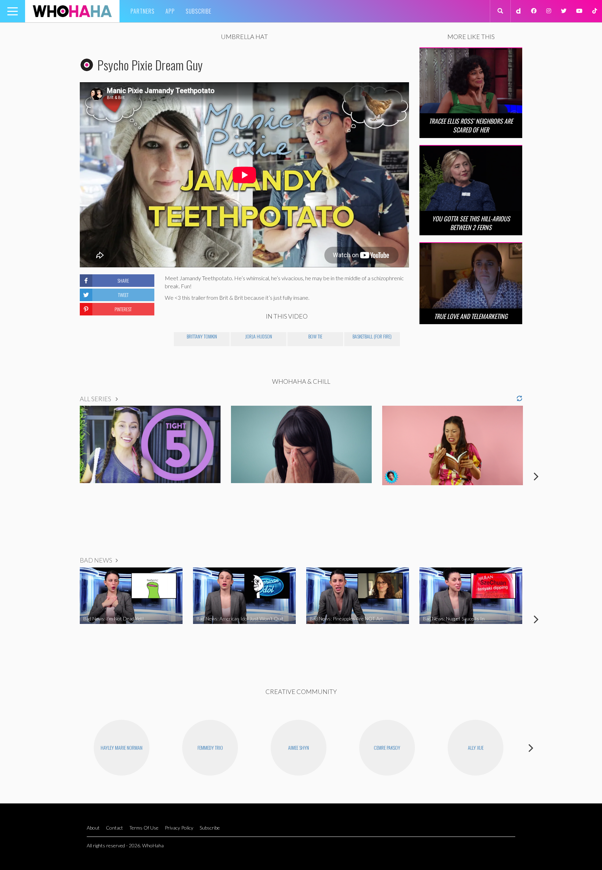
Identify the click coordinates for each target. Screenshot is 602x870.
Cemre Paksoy (387, 747)
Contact (114, 828)
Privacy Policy (179, 828)
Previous (66, 476)
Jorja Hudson (258, 336)
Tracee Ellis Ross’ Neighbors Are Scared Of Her (471, 125)
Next (536, 476)
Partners (143, 11)
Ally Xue (476, 747)
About (93, 828)
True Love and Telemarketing (471, 316)
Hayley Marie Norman (121, 747)
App (170, 11)
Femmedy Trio (210, 747)
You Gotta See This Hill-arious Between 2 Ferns (471, 223)
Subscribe (198, 11)
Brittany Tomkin (202, 336)
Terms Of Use (144, 828)
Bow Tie (315, 336)
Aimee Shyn (298, 747)
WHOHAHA (72, 11)
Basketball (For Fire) (372, 336)
